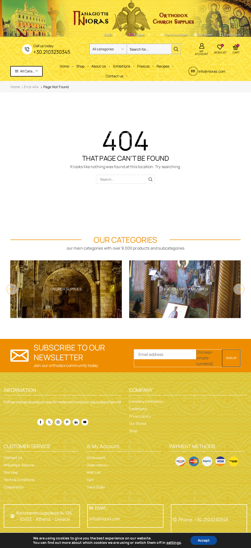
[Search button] (176, 49)
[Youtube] (84, 422)
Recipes (163, 66)
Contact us (114, 76)
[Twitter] (49, 422)
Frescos (143, 66)
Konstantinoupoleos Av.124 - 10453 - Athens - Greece (44, 516)
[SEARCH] (150, 179)
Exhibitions (121, 66)
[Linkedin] (76, 422)
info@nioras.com (211, 71)
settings (173, 542)
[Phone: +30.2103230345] (174, 520)
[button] (12, 289)
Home (64, 66)
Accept (204, 540)
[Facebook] (40, 422)
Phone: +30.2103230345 (203, 519)
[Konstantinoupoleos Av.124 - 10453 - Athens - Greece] (12, 516)
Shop (80, 66)
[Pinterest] (67, 422)
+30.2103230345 (51, 52)
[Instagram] (58, 422)
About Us (98, 66)
